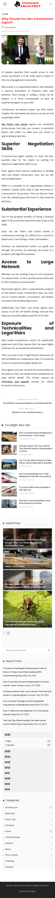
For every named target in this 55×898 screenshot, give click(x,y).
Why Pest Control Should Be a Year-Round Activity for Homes (35, 501)
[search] (50, 4)
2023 (7, 762)
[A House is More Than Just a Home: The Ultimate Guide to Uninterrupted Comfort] (9, 450)
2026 (7, 734)
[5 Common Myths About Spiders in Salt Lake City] (9, 491)
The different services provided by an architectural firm (27, 403)
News (28, 849)
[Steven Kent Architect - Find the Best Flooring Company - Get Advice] (27, 3)
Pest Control (28, 855)
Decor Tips (28, 819)
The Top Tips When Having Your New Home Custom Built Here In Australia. (35, 461)
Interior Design (28, 837)
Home (5, 14)
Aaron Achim (10, 27)
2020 (7, 778)
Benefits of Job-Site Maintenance (27, 412)
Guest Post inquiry (27, 891)
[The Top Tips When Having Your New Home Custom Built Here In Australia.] (9, 464)
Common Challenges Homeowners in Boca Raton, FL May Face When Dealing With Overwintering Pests (25, 542)
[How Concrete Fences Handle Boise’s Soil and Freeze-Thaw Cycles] (9, 437)
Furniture (28, 825)
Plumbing (28, 861)
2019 (7, 784)
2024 (8, 756)
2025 (7, 751)
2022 (7, 767)
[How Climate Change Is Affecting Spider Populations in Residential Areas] (27, 609)
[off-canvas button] (5, 4)
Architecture (28, 807)
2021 (7, 773)
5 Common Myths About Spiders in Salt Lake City (34, 488)
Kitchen (28, 843)
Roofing (28, 867)
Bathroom (28, 813)
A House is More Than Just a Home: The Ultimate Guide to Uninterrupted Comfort (35, 448)
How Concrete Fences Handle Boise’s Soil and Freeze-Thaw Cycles (35, 434)
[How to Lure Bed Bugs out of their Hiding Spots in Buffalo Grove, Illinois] (9, 478)
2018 (7, 789)
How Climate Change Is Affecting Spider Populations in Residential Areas (24, 623)
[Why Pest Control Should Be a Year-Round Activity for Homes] (9, 503)
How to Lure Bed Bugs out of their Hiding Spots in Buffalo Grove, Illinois (35, 475)
